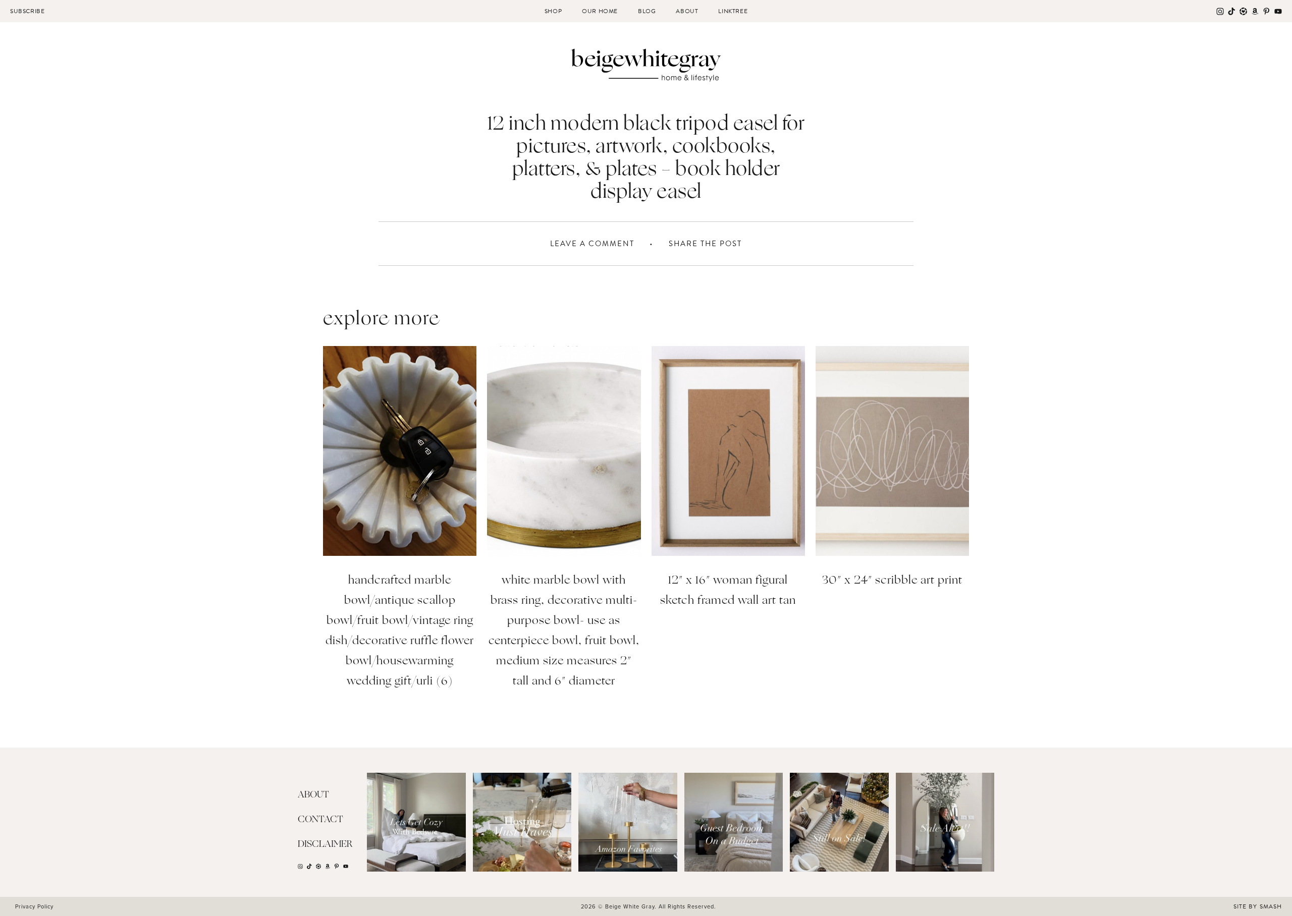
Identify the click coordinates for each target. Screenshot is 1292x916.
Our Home (600, 11)
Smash (1271, 906)
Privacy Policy (34, 906)
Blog (647, 11)
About (687, 11)
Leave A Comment (592, 243)
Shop (553, 11)
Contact (320, 820)
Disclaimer (325, 844)
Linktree (732, 11)
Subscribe (27, 11)
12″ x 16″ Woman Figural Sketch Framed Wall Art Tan (728, 591)
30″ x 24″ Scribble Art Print (892, 581)
